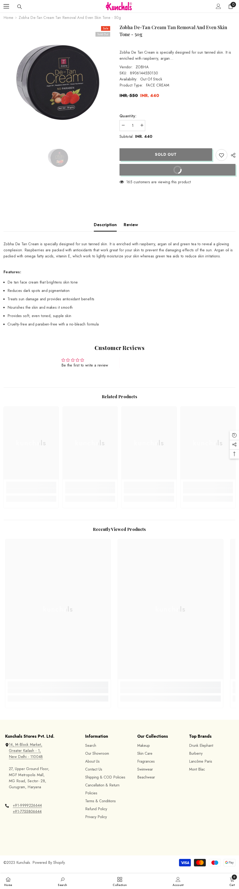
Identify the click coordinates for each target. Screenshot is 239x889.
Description (105, 225)
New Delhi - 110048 (26, 756)
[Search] (19, 7)
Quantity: (128, 116)
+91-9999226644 (27, 805)
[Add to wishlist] (221, 155)
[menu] (6, 6)
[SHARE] (231, 155)
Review (131, 225)
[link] (31, 490)
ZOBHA (142, 67)
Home (8, 17)
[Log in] (218, 6)
